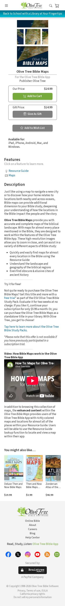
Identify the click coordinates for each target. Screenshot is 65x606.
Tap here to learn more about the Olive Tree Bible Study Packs (31, 328)
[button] (50, 6)
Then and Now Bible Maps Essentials (34, 487)
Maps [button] (12, 175)
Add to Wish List (34, 128)
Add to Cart (34, 96)
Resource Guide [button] (19, 171)
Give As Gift (34, 114)
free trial (9, 298)
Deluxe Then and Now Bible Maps (13, 485)
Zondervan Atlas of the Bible (52, 487)
